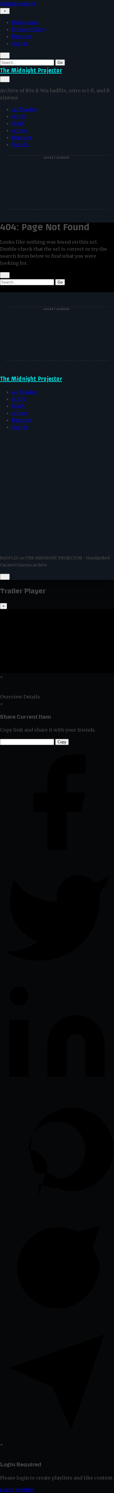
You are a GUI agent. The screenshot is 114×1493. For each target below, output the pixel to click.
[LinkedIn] (57, 1089)
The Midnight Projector (31, 70)
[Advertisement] (57, 183)
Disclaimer (25, 22)
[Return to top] (5, 577)
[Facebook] (57, 857)
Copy (62, 742)
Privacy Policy (28, 29)
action (19, 130)
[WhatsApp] (57, 1321)
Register (22, 36)
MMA (18, 123)
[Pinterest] (57, 1205)
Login (7, 1489)
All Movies (24, 109)
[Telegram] (57, 1437)
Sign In (20, 43)
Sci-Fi (18, 116)
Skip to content (18, 3)
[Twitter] (57, 973)
